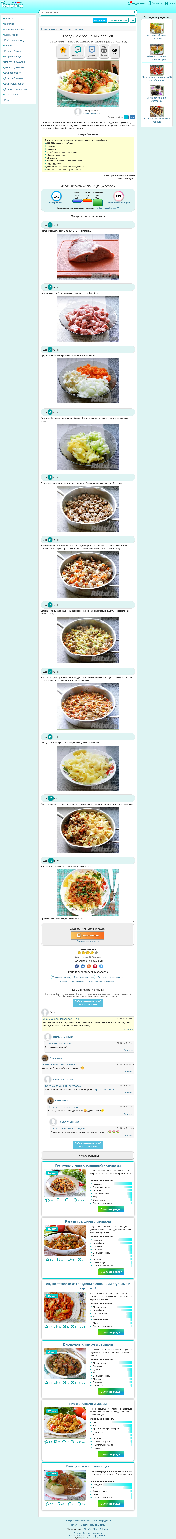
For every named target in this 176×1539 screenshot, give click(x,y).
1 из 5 (80, 953)
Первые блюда (13, 51)
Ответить (128, 1028)
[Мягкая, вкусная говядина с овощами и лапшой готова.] (88, 892)
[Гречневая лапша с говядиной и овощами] (65, 1182)
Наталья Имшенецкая (62, 1036)
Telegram (104, 1529)
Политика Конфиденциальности (88, 1533)
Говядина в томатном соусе (88, 1466)
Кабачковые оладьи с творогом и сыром (157, 58)
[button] (104, 54)
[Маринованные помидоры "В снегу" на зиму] (157, 69)
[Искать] (134, 12)
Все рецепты (99, 20)
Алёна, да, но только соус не (68, 1128)
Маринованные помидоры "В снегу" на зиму (157, 78)
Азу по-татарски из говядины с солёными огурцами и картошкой (88, 1285)
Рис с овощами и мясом (88, 1403)
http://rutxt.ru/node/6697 (104, 1089)
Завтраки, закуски (14, 61)
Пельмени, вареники (16, 29)
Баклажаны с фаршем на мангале (157, 120)
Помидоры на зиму (118, 20)
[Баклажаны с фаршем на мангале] (157, 111)
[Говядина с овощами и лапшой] (88, 83)
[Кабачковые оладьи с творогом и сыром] (157, 48)
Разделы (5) (121, 41)
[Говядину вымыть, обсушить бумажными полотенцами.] (88, 257)
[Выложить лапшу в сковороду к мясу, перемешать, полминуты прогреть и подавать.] (88, 830)
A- (126, 117)
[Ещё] (133, 20)
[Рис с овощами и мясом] (65, 1422)
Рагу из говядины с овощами (88, 1221)
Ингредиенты (73, 41)
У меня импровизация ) (59, 1043)
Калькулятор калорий (74, 1520)
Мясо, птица (11, 34)
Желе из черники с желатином (156, 99)
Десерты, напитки (14, 67)
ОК (89, 1529)
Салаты (8, 18)
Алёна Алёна (56, 1057)
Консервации (11, 94)
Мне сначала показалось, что (60, 1019)
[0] (93, 53)
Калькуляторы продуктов (99, 1520)
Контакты (74, 1524)
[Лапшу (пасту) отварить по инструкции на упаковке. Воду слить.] (88, 768)
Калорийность (87, 41)
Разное (8, 100)
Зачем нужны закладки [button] (88, 941)
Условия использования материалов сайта (88, 1535)
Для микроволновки (15, 89)
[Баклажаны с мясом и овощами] (65, 1363)
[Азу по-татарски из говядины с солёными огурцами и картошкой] (65, 1307)
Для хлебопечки (13, 78)
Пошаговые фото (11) (105, 41)
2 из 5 (84, 953)
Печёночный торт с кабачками (157, 37)
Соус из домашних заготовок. (63, 1086)
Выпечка (9, 23)
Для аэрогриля (12, 72)
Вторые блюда (12, 56)
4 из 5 (92, 953)
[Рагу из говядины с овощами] (65, 1240)
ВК (85, 1529)
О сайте (84, 1524)
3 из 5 (88, 953)
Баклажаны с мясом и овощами (88, 1344)
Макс (95, 1529)
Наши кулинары (97, 1524)
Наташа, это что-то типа (63, 1107)
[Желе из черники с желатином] (157, 90)
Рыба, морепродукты (16, 40)
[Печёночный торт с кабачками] (157, 28)
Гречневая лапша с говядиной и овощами (88, 1165)
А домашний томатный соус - (60, 1064)
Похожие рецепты (57, 41)
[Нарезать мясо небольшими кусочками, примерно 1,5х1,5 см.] (88, 319)
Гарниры (9, 45)
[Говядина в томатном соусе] (65, 1484)
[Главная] (12, 5)
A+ (132, 117)
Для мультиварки (14, 83)
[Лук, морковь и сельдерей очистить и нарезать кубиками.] (88, 381)
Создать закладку (90, 935)
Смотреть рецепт (111, 1209)
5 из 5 (96, 953)
